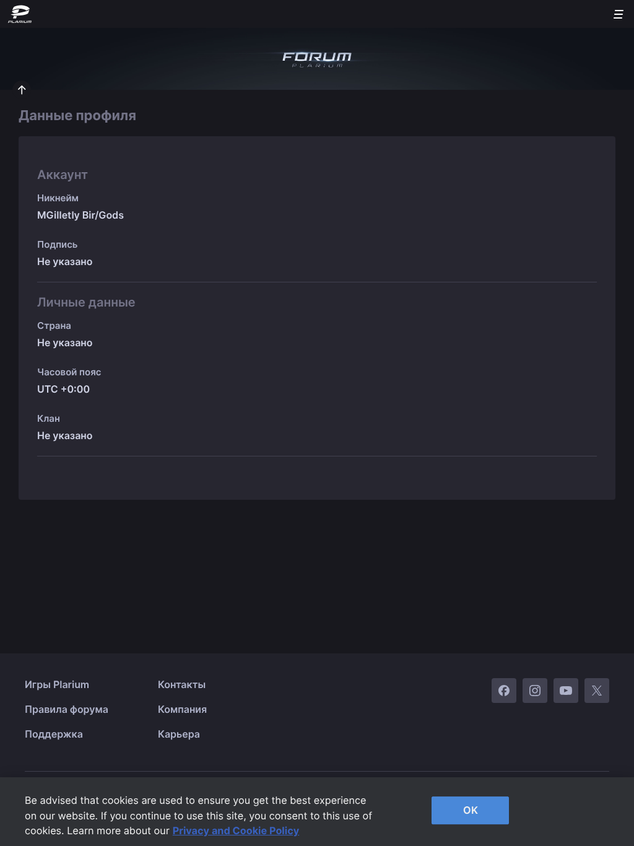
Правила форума (66, 709)
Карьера (179, 734)
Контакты (182, 684)
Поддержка (54, 734)
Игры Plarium (57, 684)
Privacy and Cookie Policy (236, 830)
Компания (182, 709)
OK (470, 810)
